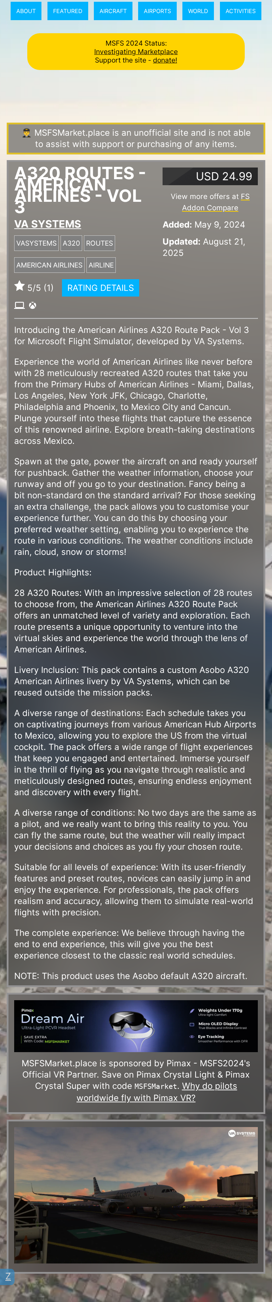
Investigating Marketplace (136, 51)
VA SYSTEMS (47, 224)
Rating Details (100, 288)
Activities (241, 10)
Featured (68, 10)
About (26, 10)
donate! (165, 60)
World (198, 10)
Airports (157, 10)
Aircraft (113, 10)
